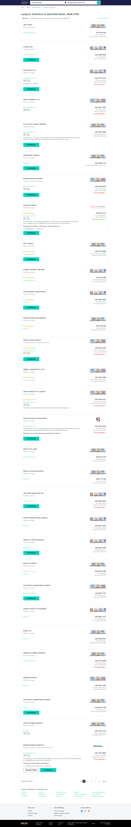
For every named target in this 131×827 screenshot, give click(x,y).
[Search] (98, 2)
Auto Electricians (61, 792)
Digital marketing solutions (62, 813)
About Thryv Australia (39, 823)
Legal (93, 823)
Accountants (60, 794)
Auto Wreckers (78, 796)
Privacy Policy (51, 823)
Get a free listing (59, 811)
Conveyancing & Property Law (44, 747)
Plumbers (23, 792)
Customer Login (32, 813)
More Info (32, 32)
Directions (26, 32)
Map (26, 18)
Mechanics (42, 794)
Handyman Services (98, 796)
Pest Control (42, 796)
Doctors (58, 796)
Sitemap (30, 815)
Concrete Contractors (80, 794)
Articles (30, 811)
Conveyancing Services (42, 342)
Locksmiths (24, 796)
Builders (76, 792)
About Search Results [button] (102, 18)
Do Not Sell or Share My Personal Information (77, 823)
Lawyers (41, 792)
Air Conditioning (96, 794)
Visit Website (31, 60)
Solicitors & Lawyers (29, 27)
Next (104, 781)
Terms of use (60, 823)
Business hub (58, 815)
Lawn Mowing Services (98, 792)
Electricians (24, 794)
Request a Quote (31, 770)
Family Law (26, 181)
